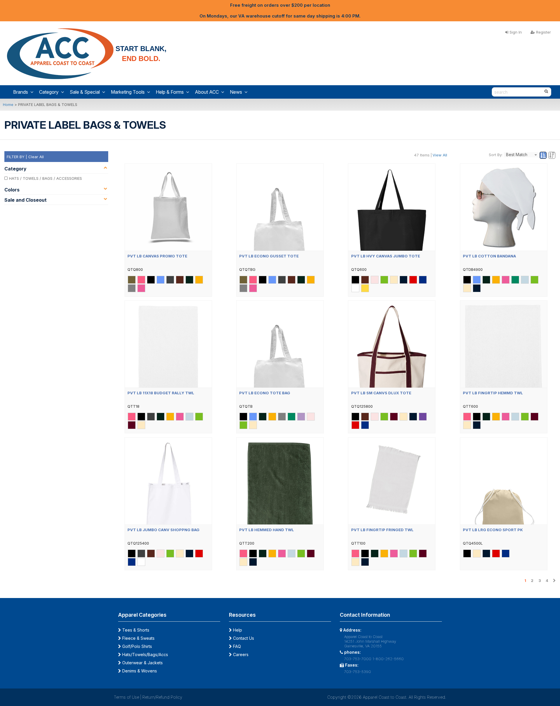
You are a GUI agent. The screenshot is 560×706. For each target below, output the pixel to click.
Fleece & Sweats (138, 638)
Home (8, 104)
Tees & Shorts (135, 629)
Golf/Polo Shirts (136, 646)
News (236, 92)
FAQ (236, 646)
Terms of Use (126, 697)
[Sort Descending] (552, 155)
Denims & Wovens (139, 670)
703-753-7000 (357, 658)
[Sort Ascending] (543, 155)
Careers (240, 654)
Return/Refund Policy (162, 697)
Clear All (36, 156)
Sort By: (496, 154)
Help (237, 629)
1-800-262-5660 (388, 658)
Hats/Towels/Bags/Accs (144, 654)
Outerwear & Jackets (142, 662)
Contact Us (243, 638)
